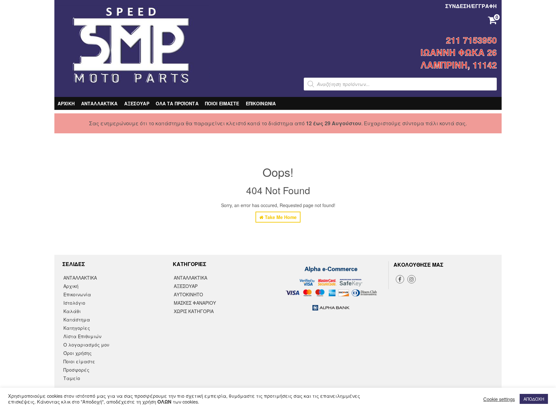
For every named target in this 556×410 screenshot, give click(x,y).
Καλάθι (72, 311)
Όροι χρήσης (77, 353)
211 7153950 (471, 40)
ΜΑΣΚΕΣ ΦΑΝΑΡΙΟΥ (195, 303)
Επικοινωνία (77, 294)
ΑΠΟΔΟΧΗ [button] (534, 399)
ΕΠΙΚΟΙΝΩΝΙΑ (261, 103)
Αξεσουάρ (186, 286)
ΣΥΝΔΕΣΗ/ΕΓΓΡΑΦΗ (471, 6)
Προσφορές (76, 370)
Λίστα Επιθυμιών (82, 336)
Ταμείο (71, 378)
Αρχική (71, 286)
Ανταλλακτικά (190, 277)
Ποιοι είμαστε (79, 361)
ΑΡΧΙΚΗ (66, 103)
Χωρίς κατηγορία (194, 311)
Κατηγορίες (76, 328)
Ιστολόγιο (74, 303)
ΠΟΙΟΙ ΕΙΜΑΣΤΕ (222, 103)
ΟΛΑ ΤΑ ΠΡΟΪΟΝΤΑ (177, 103)
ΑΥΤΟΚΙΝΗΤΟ (188, 294)
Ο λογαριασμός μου (86, 344)
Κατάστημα (76, 319)
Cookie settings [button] (499, 399)
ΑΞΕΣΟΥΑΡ (136, 103)
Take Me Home (280, 217)
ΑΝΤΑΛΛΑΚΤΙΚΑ (99, 103)
